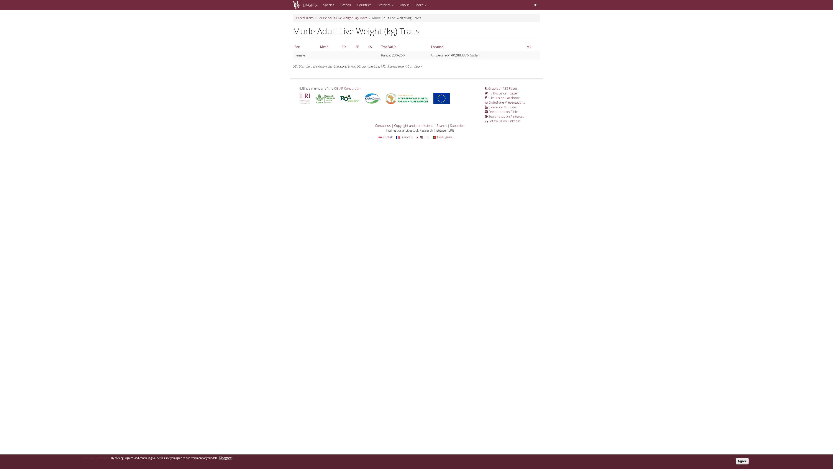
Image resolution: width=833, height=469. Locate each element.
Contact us (383, 125)
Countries (364, 5)
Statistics (384, 5)
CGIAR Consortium (347, 88)
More (419, 5)
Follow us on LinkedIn (504, 121)
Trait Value (388, 47)
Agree (742, 461)
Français (406, 137)
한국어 (424, 137)
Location (437, 47)
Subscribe (457, 125)
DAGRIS (310, 5)
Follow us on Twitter (503, 93)
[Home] (298, 5)
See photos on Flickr (503, 111)
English (387, 137)
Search (442, 125)
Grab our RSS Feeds (502, 88)
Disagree (225, 458)
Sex (297, 47)
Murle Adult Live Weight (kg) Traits (342, 18)
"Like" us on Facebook (503, 98)
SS (370, 47)
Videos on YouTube (502, 107)
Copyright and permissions (413, 125)
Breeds (346, 5)
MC (529, 47)
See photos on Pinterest (506, 116)
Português (444, 137)
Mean (324, 47)
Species (328, 5)
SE (357, 47)
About (404, 5)
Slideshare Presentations (506, 102)
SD (344, 47)
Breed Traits (304, 18)
